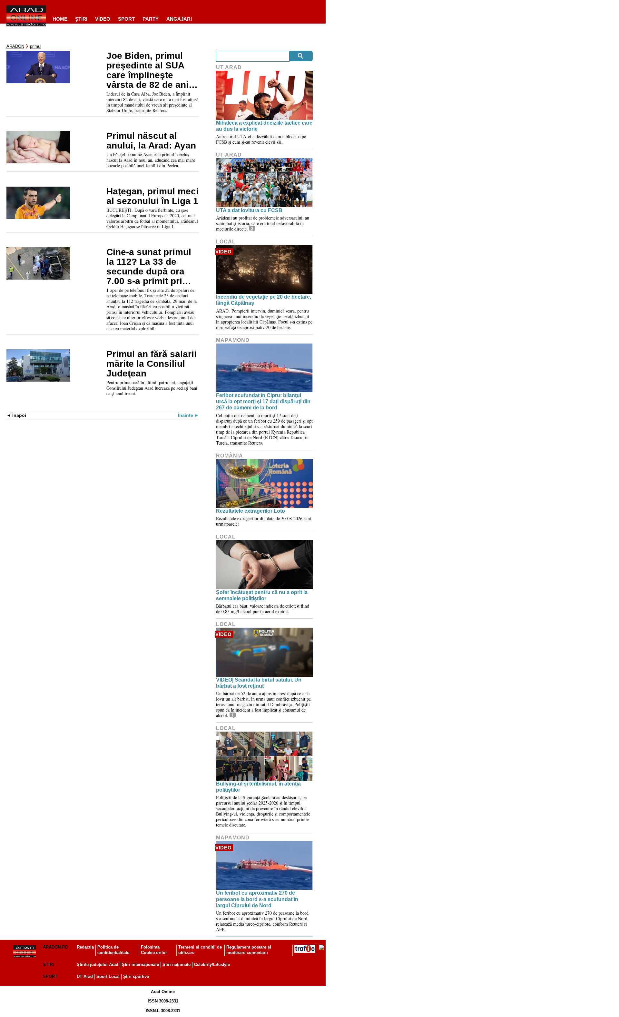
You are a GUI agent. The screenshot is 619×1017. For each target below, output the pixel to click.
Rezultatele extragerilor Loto (250, 511)
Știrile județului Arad (97, 964)
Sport (126, 19)
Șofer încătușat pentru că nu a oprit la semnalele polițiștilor (262, 595)
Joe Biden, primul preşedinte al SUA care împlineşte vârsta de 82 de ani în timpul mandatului (150, 70)
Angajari (179, 19)
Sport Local (108, 976)
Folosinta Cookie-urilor (154, 950)
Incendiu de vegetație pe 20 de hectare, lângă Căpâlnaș (263, 300)
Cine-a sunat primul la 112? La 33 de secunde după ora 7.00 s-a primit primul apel (152, 266)
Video (102, 19)
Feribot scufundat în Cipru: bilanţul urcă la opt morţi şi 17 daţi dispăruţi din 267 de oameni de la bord (263, 401)
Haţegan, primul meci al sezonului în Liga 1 (152, 196)
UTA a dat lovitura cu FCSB (249, 210)
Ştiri (81, 19)
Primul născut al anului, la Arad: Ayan (151, 140)
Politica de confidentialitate (113, 950)
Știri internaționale (140, 964)
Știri (48, 964)
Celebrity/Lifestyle (212, 964)
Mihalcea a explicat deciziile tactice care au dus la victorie (264, 126)
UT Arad (229, 67)
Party (150, 19)
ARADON (15, 46)
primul (35, 46)
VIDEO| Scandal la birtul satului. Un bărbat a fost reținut (258, 683)
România (229, 455)
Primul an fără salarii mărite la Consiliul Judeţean (151, 363)
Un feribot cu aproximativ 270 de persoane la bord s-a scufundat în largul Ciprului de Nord (257, 899)
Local (226, 241)
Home (60, 19)
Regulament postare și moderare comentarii (248, 950)
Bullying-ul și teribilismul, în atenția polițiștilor (258, 787)
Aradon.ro (55, 947)
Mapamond (233, 340)
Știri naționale (176, 964)
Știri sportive (136, 976)
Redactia (85, 947)
